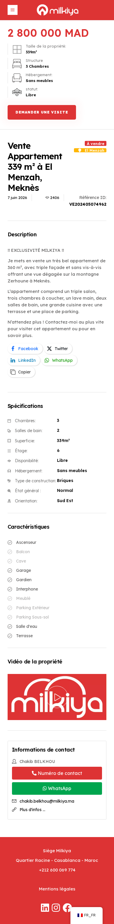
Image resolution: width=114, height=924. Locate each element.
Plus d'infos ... (32, 809)
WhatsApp (59, 788)
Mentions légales (57, 889)
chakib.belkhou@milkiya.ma (47, 801)
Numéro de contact (59, 773)
